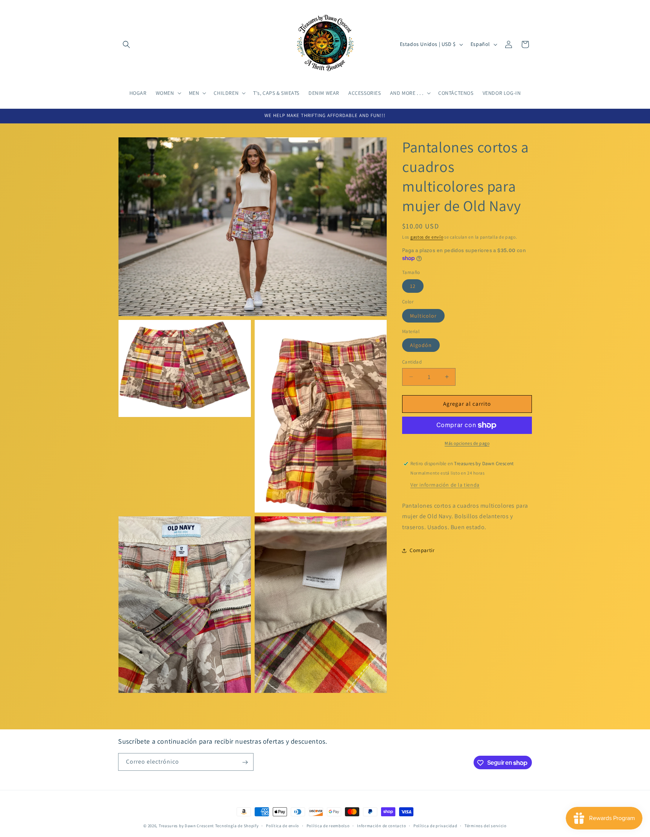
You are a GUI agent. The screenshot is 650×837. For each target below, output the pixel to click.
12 (413, 286)
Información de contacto (381, 825)
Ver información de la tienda (445, 484)
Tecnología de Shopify (237, 825)
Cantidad (412, 362)
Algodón (421, 345)
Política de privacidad (435, 825)
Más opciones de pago (467, 443)
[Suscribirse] (245, 762)
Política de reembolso (328, 825)
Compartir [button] (422, 550)
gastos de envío (426, 237)
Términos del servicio (486, 825)
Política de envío (282, 825)
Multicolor (423, 315)
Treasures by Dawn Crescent (186, 825)
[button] (126, 44)
